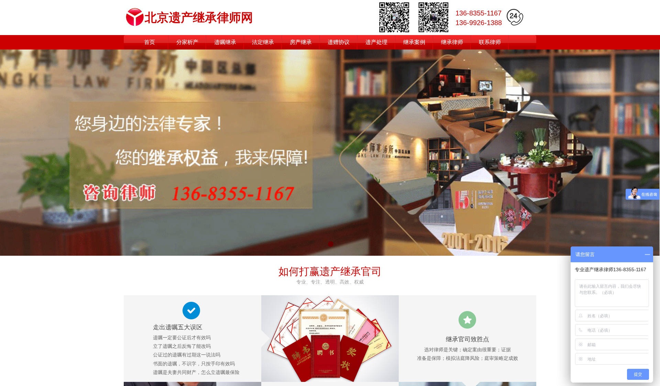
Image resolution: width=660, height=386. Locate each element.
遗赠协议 (339, 42)
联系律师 (490, 42)
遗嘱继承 (225, 42)
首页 (149, 42)
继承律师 (452, 42)
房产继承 (301, 42)
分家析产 (187, 42)
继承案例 (414, 42)
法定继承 (263, 42)
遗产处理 (376, 42)
